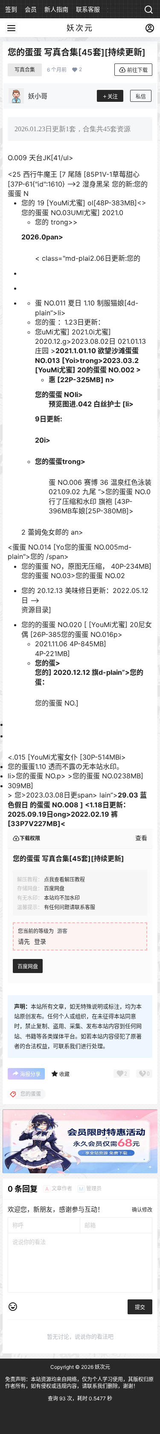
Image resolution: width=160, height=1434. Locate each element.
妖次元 (101, 1367)
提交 (140, 1307)
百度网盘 (27, 966)
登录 (40, 941)
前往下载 (137, 70)
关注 (113, 96)
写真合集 (25, 69)
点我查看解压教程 (64, 879)
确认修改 (142, 1210)
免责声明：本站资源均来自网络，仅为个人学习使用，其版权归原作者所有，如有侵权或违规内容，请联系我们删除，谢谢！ (79, 1383)
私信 (141, 96)
